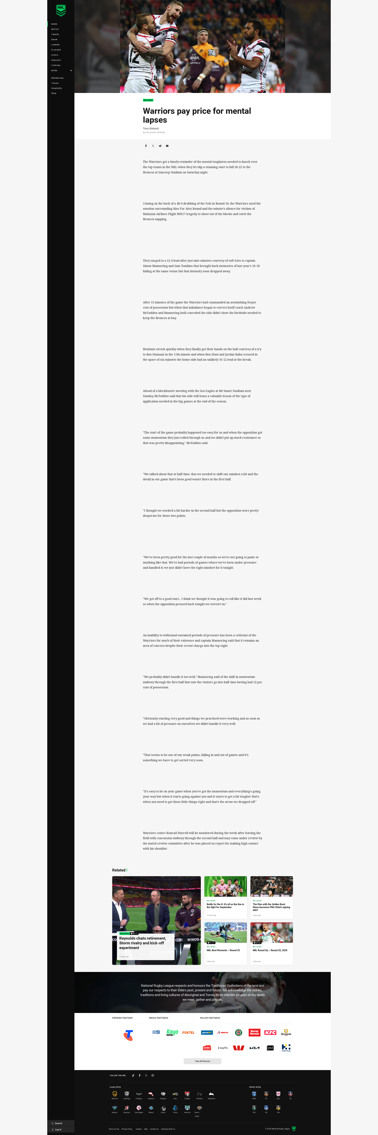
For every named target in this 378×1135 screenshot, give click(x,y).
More (54, 70)
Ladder (55, 45)
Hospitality (56, 88)
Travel (55, 34)
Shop (53, 93)
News (54, 24)
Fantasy (56, 60)
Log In (58, 1129)
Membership (57, 78)
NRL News (148, 100)
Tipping (56, 65)
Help (146, 1129)
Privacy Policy (127, 1129)
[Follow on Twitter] (146, 1075)
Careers (139, 1129)
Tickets (55, 83)
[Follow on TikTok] (133, 1075)
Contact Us (154, 1129)
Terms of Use (114, 1129)
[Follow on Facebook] (140, 1075)
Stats (54, 55)
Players (56, 50)
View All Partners (202, 1061)
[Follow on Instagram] (152, 1075)
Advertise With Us (168, 1129)
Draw (54, 39)
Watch (55, 29)
